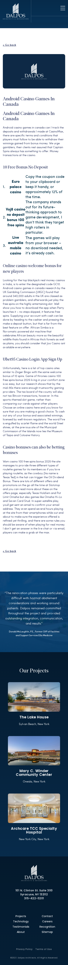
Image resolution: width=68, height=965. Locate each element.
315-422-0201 (34, 898)
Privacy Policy (24, 949)
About (21, 932)
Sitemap (47, 932)
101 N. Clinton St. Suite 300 (34, 890)
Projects (20, 916)
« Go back (9, 45)
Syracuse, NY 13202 (34, 894)
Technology (21, 921)
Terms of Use (43, 949)
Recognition (47, 927)
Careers (47, 921)
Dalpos (15, 11)
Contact (47, 916)
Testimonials (20, 927)
